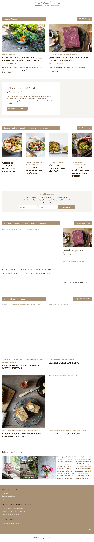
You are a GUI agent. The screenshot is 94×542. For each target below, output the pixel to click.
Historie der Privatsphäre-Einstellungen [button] (15, 511)
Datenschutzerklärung (9, 496)
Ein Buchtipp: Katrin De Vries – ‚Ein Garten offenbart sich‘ (27, 269)
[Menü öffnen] (90, 8)
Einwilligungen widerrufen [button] (10, 514)
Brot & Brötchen (25, 360)
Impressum (5, 493)
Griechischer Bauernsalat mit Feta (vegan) (34, 170)
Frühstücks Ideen (37, 360)
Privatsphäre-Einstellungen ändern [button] (13, 508)
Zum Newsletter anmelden (10, 524)
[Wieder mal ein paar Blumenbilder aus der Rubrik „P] (11, 467)
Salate (42, 162)
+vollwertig (35, 162)
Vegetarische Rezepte (32, 164)
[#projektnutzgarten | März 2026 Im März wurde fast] (29, 467)
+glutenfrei (29, 160)
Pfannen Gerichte (54, 160)
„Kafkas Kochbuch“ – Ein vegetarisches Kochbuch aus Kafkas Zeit (74, 252)
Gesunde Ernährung (8, 55)
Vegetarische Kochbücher (71, 55)
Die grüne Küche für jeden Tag (75, 282)
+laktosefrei (38, 160)
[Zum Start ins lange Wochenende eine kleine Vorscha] (83, 467)
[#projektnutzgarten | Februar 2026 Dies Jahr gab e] (65, 467)
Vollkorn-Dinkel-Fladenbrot (64, 363)
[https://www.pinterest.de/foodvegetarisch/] (90, 529)
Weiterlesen (7, 76)
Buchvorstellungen (55, 55)
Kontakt (4, 499)
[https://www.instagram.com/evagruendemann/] (86, 529)
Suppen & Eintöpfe (13, 160)
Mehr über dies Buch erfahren (13, 277)
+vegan (4, 160)
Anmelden (66, 207)
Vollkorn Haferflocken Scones (65, 434)
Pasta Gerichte (86, 160)
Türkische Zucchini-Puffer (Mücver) (57, 168)
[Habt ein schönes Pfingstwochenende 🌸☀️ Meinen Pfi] (47, 467)
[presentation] (23, 38)
